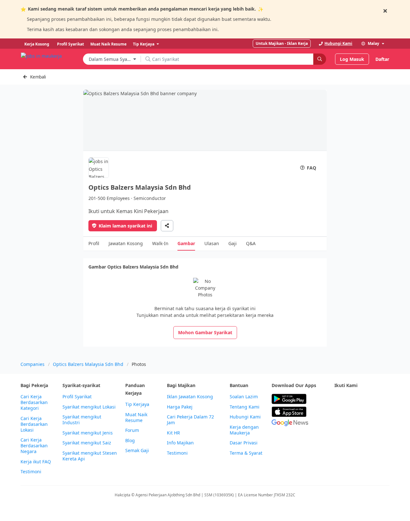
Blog (130, 440)
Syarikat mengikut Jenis (87, 433)
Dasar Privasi (244, 443)
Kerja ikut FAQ (35, 462)
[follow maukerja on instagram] (380, 399)
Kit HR (173, 433)
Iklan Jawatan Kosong (190, 397)
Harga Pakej (180, 407)
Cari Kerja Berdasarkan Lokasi (34, 424)
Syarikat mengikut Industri (81, 420)
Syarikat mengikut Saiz (86, 443)
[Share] (167, 225)
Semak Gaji (137, 450)
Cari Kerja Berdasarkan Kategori (34, 402)
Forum (132, 430)
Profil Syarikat (77, 397)
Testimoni (30, 472)
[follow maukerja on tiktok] (352, 414)
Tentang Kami (244, 407)
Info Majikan (180, 443)
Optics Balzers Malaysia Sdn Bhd (88, 364)
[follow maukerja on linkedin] (338, 414)
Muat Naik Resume (136, 417)
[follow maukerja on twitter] (352, 399)
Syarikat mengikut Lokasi (89, 407)
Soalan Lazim (244, 397)
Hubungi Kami (245, 417)
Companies (32, 364)
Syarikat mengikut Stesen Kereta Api (89, 456)
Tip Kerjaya (137, 404)
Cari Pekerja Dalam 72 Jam (190, 420)
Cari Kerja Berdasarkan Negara (34, 445)
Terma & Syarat (246, 453)
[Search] (319, 59)
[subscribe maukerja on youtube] (366, 399)
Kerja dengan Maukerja (244, 430)
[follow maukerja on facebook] (338, 399)
